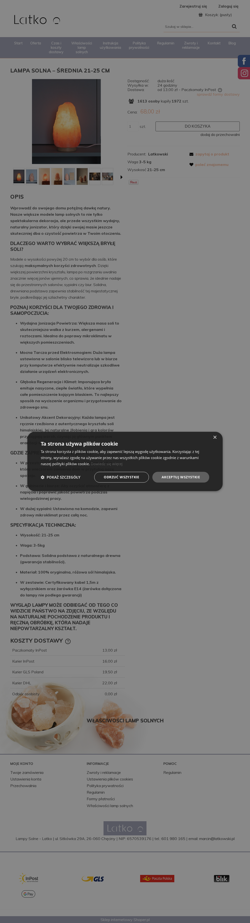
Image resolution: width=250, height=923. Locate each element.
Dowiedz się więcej (107, 463)
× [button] (215, 437)
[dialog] (125, 461)
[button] (60, 477)
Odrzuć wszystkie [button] (121, 477)
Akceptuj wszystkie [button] (181, 477)
